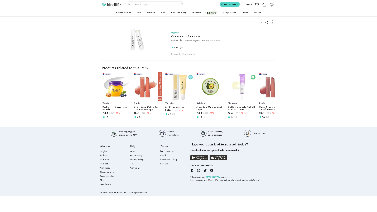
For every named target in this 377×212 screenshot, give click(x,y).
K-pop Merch (229, 12)
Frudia (105, 103)
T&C (132, 163)
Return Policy (136, 155)
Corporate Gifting (168, 159)
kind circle (105, 163)
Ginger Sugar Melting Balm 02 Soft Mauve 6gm (271, 108)
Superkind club (107, 176)
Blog (102, 180)
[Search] (182, 4)
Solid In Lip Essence (174, 107)
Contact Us (135, 167)
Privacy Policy (136, 159)
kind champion (167, 151)
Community (105, 167)
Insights (103, 151)
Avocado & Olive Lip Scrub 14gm (209, 108)
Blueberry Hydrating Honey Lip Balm (115, 108)
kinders (103, 155)
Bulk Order (165, 163)
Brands (257, 12)
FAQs (132, 151)
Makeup (151, 12)
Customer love (107, 172)
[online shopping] (111, 4)
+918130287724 (212, 177)
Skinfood (200, 103)
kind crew (104, 159)
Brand (163, 155)
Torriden (169, 103)
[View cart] (264, 4)
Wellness (196, 12)
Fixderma (232, 103)
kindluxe (211, 12)
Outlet (245, 12)
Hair (163, 12)
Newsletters (105, 184)
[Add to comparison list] (272, 22)
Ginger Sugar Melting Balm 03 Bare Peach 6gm (146, 108)
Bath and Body (178, 12)
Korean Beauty (123, 12)
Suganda (175, 32)
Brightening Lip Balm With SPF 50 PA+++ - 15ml (241, 108)
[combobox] (155, 4)
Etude (137, 103)
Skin (139, 12)
